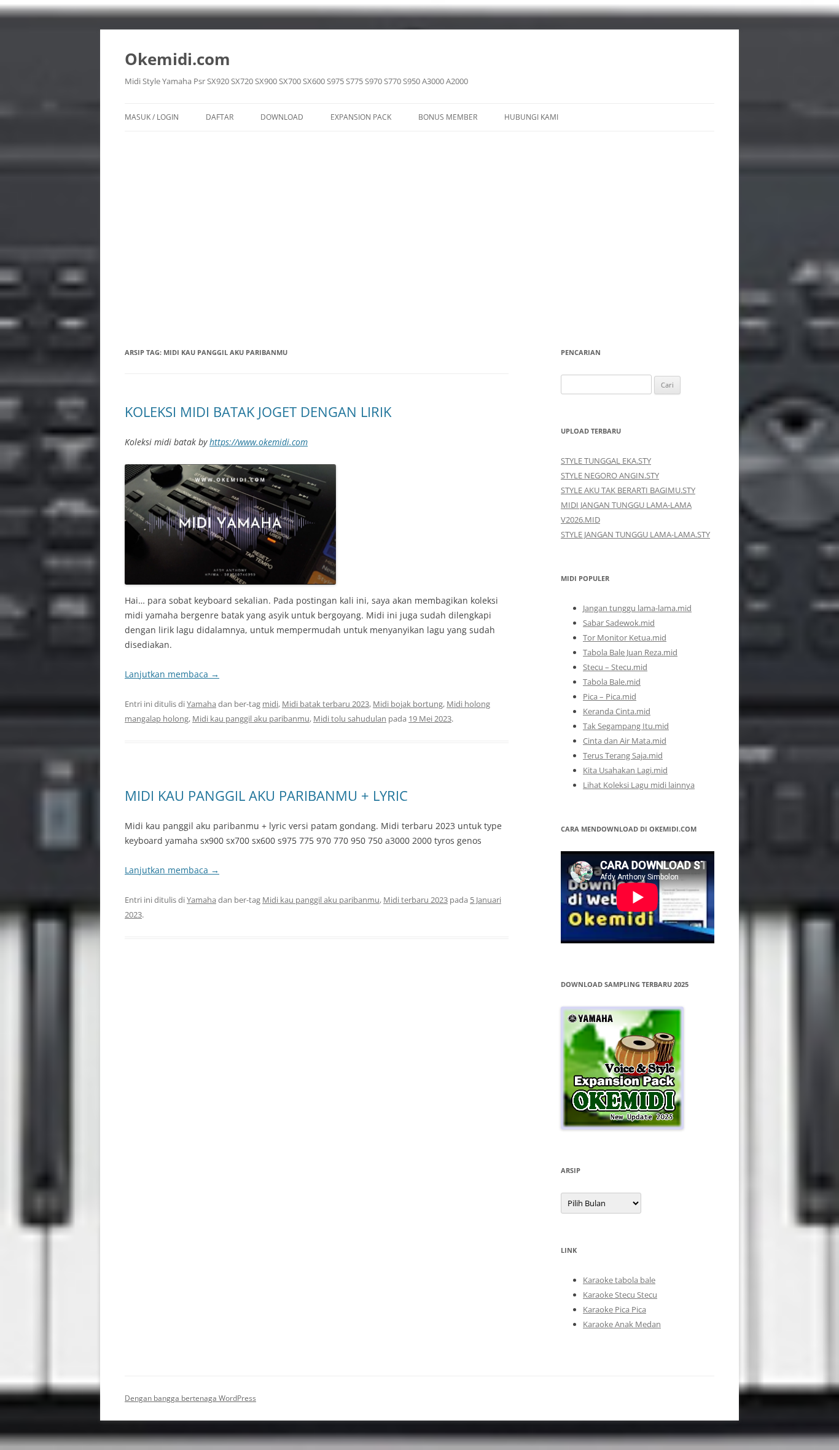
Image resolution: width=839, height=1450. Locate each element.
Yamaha (201, 703)
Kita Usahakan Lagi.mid (625, 770)
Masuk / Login (152, 117)
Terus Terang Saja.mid (623, 755)
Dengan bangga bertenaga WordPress (190, 1398)
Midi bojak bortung (408, 703)
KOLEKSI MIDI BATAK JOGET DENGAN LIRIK (258, 411)
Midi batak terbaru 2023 (325, 703)
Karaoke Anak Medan (622, 1324)
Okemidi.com (177, 59)
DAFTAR (219, 117)
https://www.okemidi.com (258, 442)
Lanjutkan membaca (172, 674)
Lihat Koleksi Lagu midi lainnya (639, 784)
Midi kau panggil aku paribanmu (251, 718)
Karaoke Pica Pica (614, 1309)
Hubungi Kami (531, 117)
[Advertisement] (419, 224)
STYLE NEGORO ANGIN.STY (610, 475)
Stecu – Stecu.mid (615, 666)
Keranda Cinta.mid (616, 711)
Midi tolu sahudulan (349, 718)
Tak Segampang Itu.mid (626, 725)
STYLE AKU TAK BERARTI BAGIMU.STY (628, 490)
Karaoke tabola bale (619, 1279)
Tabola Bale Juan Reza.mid (630, 652)
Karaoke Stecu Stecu (620, 1294)
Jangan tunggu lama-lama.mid (637, 608)
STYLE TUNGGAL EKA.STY (606, 460)
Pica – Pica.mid (609, 696)
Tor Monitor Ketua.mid (624, 637)
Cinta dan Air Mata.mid (624, 740)
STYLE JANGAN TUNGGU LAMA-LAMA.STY (635, 534)
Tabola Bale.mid (612, 681)
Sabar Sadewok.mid (619, 622)
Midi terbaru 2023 (415, 899)
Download (281, 117)
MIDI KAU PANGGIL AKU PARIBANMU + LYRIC (266, 795)
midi (270, 703)
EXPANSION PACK (360, 117)
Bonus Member (447, 117)
